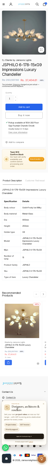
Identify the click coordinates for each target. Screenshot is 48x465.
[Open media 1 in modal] (24, 33)
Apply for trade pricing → (24, 436)
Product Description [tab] (12, 180)
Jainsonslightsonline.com (33, 460)
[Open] (6, 458)
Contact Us (11, 397)
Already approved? (24, 442)
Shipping (16, 84)
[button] (4, 4)
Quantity (8, 93)
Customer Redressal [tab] (35, 180)
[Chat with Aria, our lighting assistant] (42, 459)
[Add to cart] (8, 362)
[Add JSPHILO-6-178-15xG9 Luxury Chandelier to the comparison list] (38, 363)
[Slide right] (43, 32)
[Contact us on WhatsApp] (5, 447)
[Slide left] (5, 32)
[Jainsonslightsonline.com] (12, 384)
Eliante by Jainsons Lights (16, 60)
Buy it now (24, 115)
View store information (17, 132)
